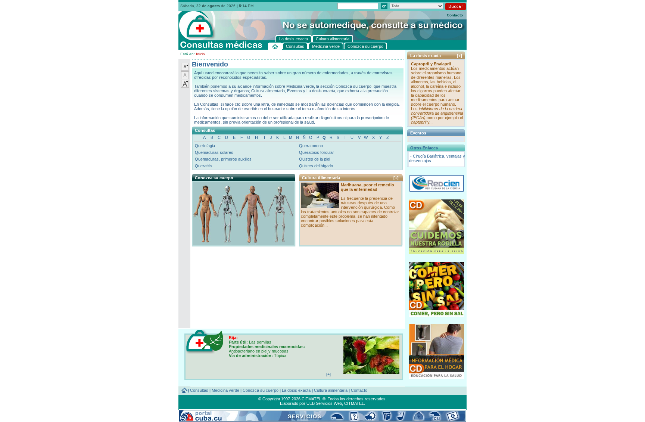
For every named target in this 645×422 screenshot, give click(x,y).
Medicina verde (225, 390)
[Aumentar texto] (185, 86)
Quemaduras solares (214, 152)
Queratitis (203, 166)
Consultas (199, 390)
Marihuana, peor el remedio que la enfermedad (367, 187)
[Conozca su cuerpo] (243, 243)
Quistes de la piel (314, 159)
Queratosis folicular (316, 152)
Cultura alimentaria (331, 390)
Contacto (455, 15)
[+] (396, 178)
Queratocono (311, 145)
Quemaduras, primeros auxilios (223, 159)
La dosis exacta (296, 390)
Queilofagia (205, 145)
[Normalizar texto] (185, 77)
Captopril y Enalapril (431, 64)
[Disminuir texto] (185, 69)
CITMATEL (354, 403)
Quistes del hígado (316, 166)
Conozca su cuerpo (260, 390)
